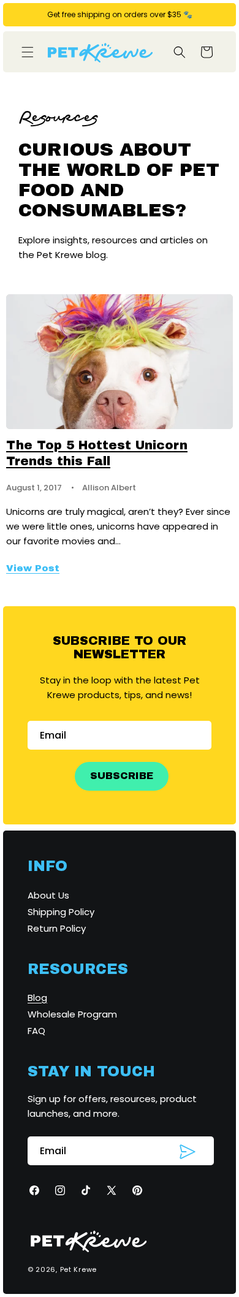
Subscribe (121, 775)
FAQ (36, 1030)
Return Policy (57, 928)
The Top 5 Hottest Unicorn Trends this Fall (97, 453)
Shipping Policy (61, 911)
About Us (48, 895)
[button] (27, 52)
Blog (37, 997)
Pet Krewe (78, 1269)
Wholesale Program (72, 1014)
